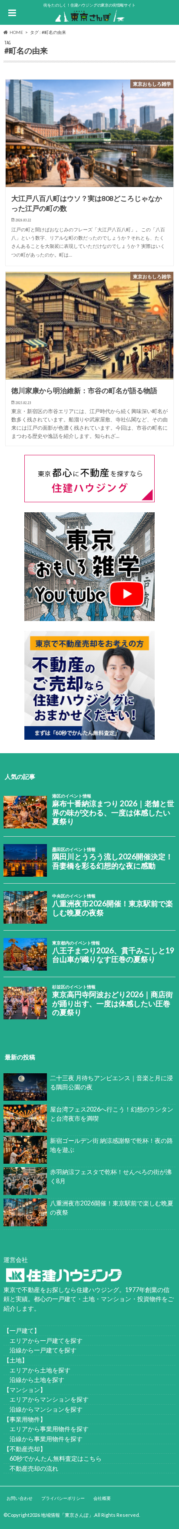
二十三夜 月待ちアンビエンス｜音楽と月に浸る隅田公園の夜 (111, 1082)
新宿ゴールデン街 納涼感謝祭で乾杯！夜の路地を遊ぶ (111, 1145)
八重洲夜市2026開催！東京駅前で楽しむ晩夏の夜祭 (111, 1207)
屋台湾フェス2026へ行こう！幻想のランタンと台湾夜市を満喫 (111, 1113)
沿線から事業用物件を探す (43, 1438)
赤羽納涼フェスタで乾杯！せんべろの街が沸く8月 (111, 1176)
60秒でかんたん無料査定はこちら (52, 1458)
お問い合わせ (20, 1498)
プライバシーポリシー (63, 1498)
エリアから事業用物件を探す (46, 1428)
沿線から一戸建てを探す (39, 1350)
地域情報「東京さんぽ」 (67, 1515)
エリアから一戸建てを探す (43, 1340)
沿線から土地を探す (33, 1379)
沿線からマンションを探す (43, 1409)
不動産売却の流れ (30, 1468)
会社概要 (102, 1498)
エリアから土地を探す (36, 1370)
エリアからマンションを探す (46, 1399)
